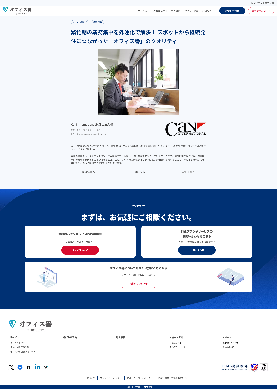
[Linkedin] (37, 367)
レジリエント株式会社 (262, 3)
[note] (29, 367)
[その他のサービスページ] (148, 10)
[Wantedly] (46, 367)
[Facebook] (20, 367)
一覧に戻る (138, 172)
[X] (11, 367)
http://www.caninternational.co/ (91, 134)
